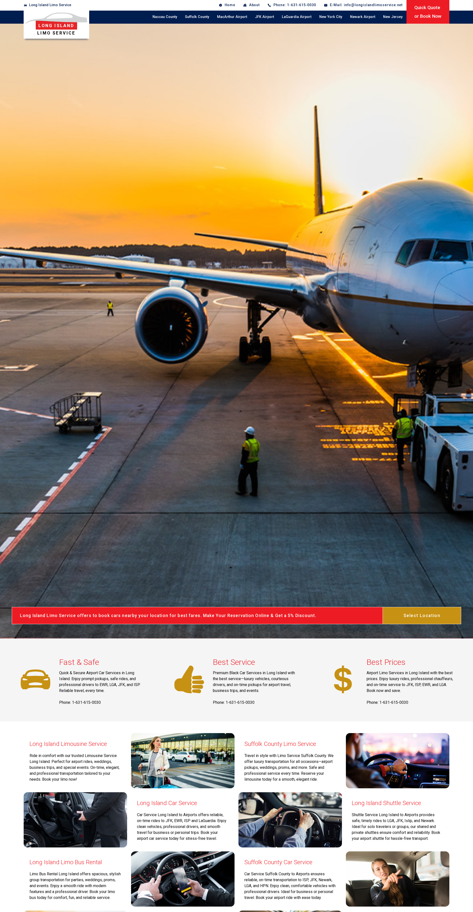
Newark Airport (362, 17)
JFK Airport (264, 17)
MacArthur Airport (232, 17)
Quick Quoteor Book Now (427, 12)
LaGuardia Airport (296, 17)
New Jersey (393, 17)
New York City (330, 17)
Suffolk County (197, 17)
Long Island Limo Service (50, 5)
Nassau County (164, 17)
